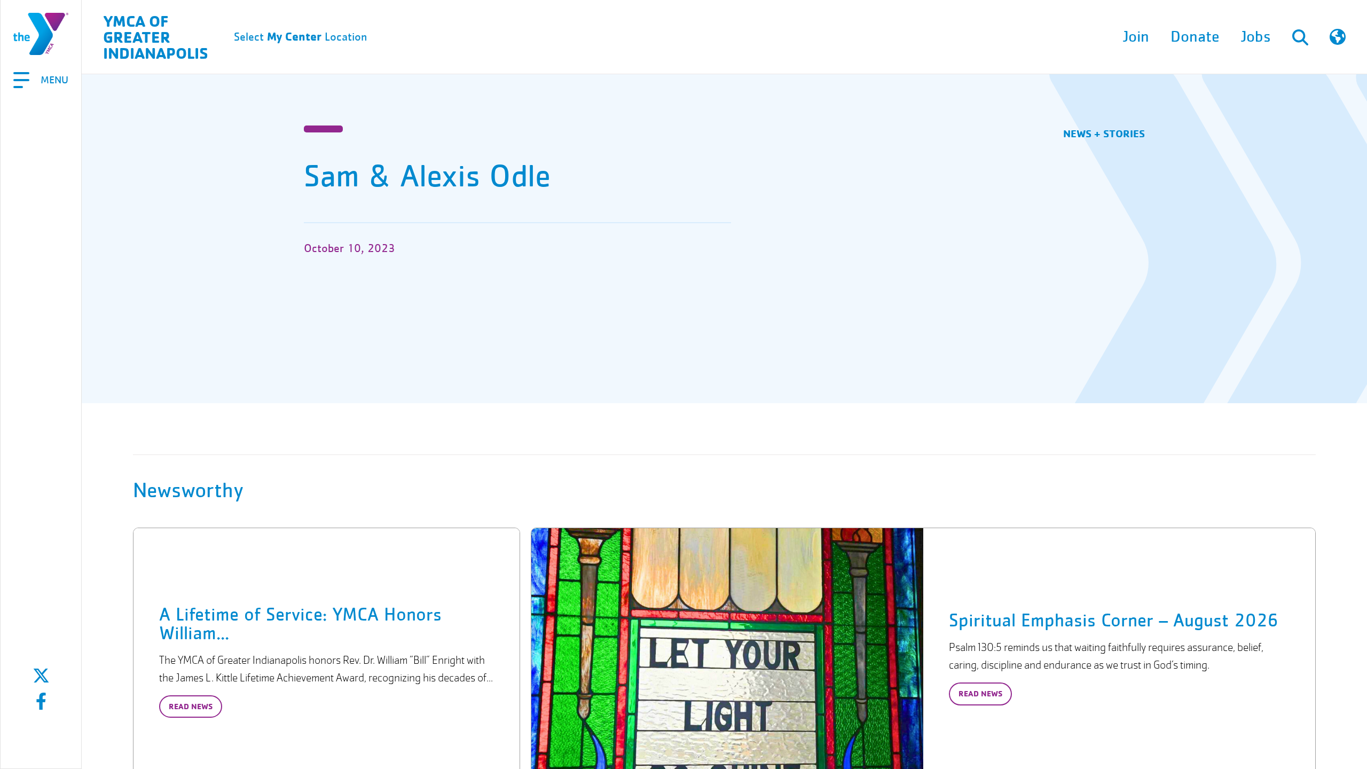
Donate (1195, 37)
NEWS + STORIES (1104, 133)
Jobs (1256, 37)
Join (1136, 37)
